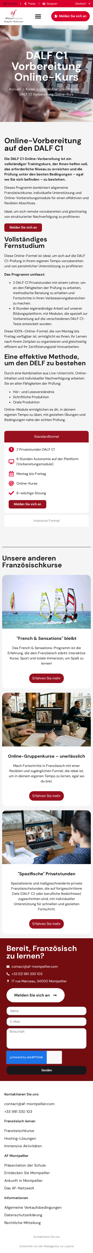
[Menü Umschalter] (38, 16)
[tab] (46, 436)
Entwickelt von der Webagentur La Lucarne (46, 1246)
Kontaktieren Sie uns (47, 1237)
